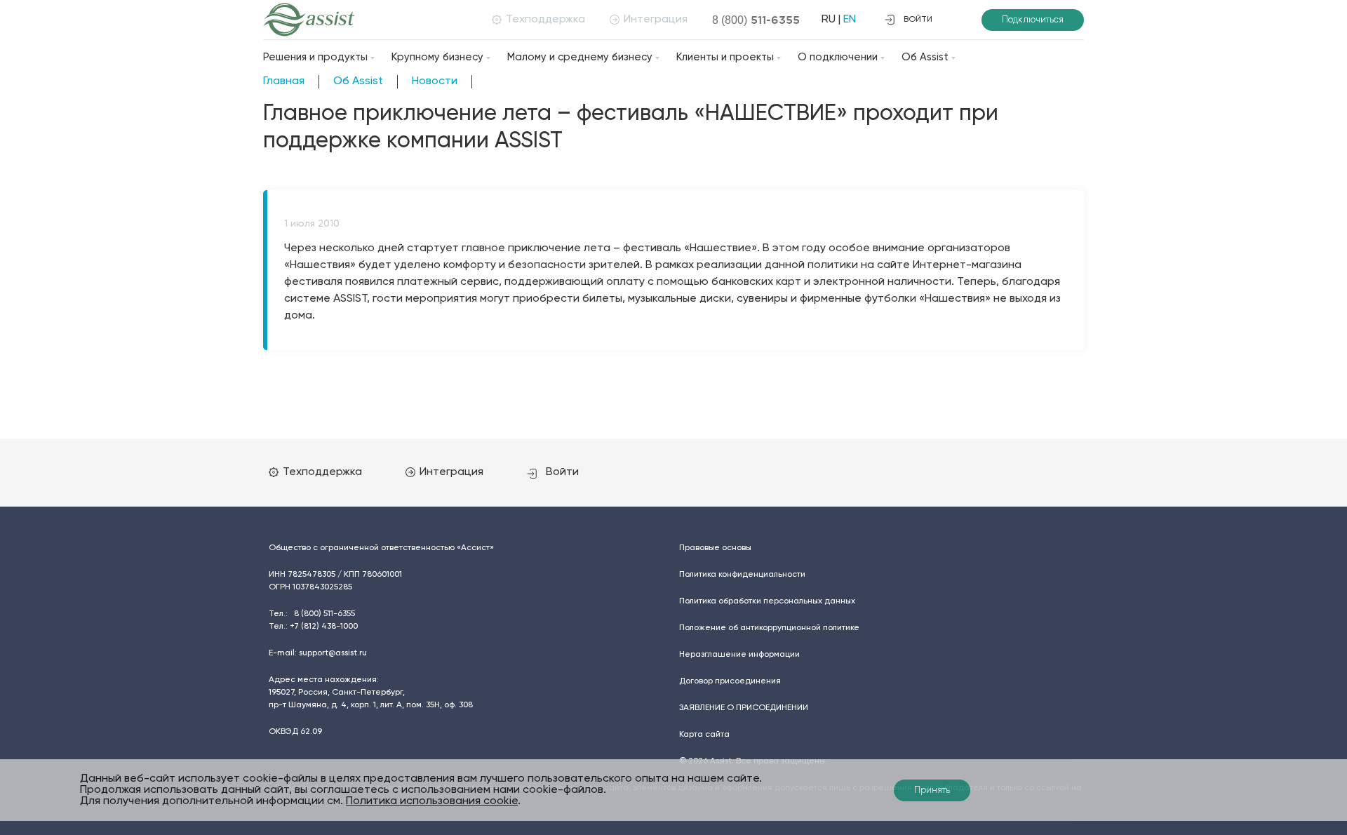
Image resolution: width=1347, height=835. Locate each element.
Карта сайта (704, 734)
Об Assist (925, 57)
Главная (283, 81)
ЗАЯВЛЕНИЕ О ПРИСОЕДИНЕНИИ (743, 708)
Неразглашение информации (739, 654)
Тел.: (312, 614)
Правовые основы (715, 548)
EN (849, 19)
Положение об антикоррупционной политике (769, 628)
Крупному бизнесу (437, 57)
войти (918, 19)
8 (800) (756, 19)
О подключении (838, 57)
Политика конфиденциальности (742, 574)
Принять (932, 790)
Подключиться (1033, 20)
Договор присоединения (730, 681)
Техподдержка (545, 19)
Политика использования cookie (432, 801)
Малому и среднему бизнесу (579, 57)
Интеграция (656, 19)
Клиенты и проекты (725, 57)
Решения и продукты (315, 57)
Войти (562, 472)
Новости (434, 81)
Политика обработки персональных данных (767, 601)
